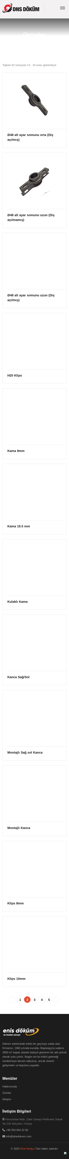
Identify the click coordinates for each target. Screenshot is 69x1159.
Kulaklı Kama (17, 601)
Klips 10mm (16, 978)
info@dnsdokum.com (18, 1136)
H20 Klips (14, 375)
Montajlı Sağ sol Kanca (25, 752)
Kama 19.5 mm (18, 526)
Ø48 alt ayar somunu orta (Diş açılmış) (30, 137)
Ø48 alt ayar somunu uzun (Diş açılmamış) (31, 217)
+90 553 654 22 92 (16, 1130)
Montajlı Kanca (18, 828)
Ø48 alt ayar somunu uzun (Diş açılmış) (31, 297)
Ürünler (6, 1092)
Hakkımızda (9, 1086)
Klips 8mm (15, 903)
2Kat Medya (27, 1148)
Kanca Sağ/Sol (18, 677)
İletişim (6, 1099)
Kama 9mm (16, 451)
